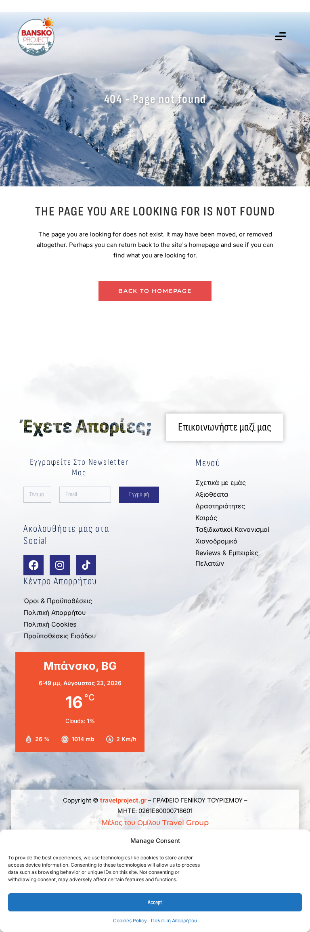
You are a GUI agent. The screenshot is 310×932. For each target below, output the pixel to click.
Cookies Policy (130, 920)
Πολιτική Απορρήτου (174, 920)
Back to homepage (155, 291)
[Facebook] (33, 565)
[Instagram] (60, 565)
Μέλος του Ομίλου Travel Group (155, 822)
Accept (155, 902)
